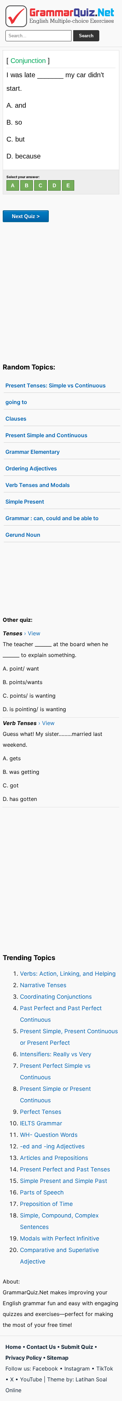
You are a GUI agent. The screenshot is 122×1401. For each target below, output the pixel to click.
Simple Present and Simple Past (63, 1180)
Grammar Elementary (32, 451)
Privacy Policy (23, 1357)
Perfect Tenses (40, 1111)
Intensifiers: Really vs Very (55, 1054)
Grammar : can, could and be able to (52, 518)
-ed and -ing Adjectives (52, 1146)
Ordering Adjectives (31, 468)
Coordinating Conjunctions (56, 996)
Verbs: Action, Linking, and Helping (68, 973)
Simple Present (24, 501)
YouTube (31, 1379)
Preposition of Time (46, 1204)
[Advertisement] (61, 291)
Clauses (15, 418)
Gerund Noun (22, 534)
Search (86, 35)
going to (16, 402)
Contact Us (41, 1346)
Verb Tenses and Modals (37, 485)
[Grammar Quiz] (59, 16)
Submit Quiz (77, 1346)
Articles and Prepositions (54, 1157)
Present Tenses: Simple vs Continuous (55, 385)
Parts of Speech (42, 1192)
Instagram (77, 1368)
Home (13, 1346)
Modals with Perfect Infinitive (59, 1238)
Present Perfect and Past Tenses (65, 1169)
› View (32, 633)
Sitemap (57, 1357)
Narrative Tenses (43, 985)
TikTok (104, 1368)
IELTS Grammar (41, 1123)
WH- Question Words (49, 1134)
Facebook (45, 1368)
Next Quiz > (26, 216)
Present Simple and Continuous (46, 435)
